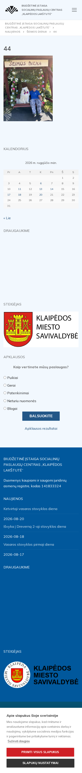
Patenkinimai (18, 393)
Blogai (12, 408)
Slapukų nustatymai (41, 763)
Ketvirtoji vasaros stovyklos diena (30, 509)
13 (40, 189)
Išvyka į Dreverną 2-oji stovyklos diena (34, 526)
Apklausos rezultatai (41, 428)
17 (8, 194)
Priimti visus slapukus (40, 752)
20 (40, 194)
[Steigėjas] (41, 329)
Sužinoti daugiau (19, 741)
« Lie (7, 218)
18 (19, 194)
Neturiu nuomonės (21, 401)
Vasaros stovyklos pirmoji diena (28, 544)
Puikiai (12, 377)
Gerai (11, 385)
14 (51, 189)
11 (19, 189)
